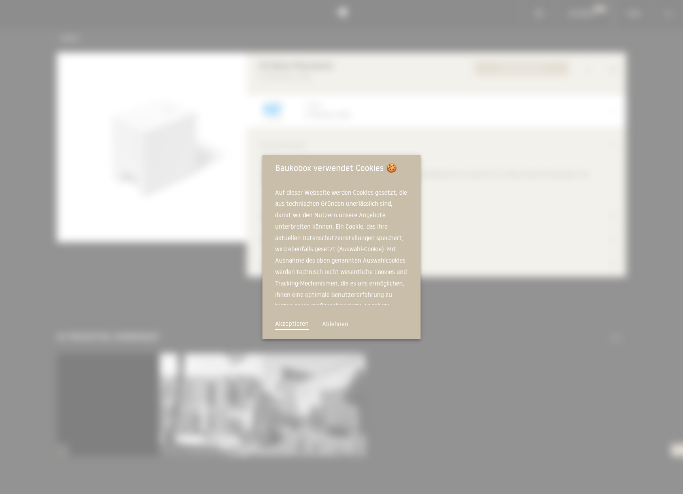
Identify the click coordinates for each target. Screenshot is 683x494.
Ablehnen (335, 324)
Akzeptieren (292, 323)
